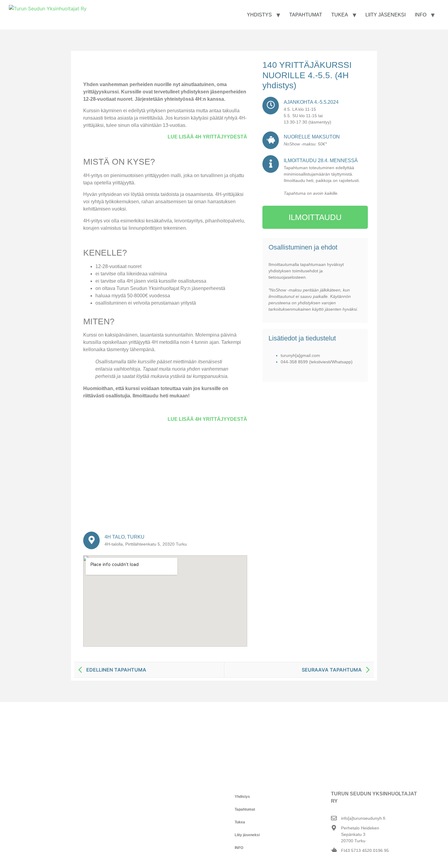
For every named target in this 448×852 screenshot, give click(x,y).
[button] (274, 796)
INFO (420, 14)
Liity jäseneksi (385, 14)
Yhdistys (259, 14)
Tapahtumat (305, 14)
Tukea (339, 14)
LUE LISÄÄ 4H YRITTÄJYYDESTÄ (207, 136)
